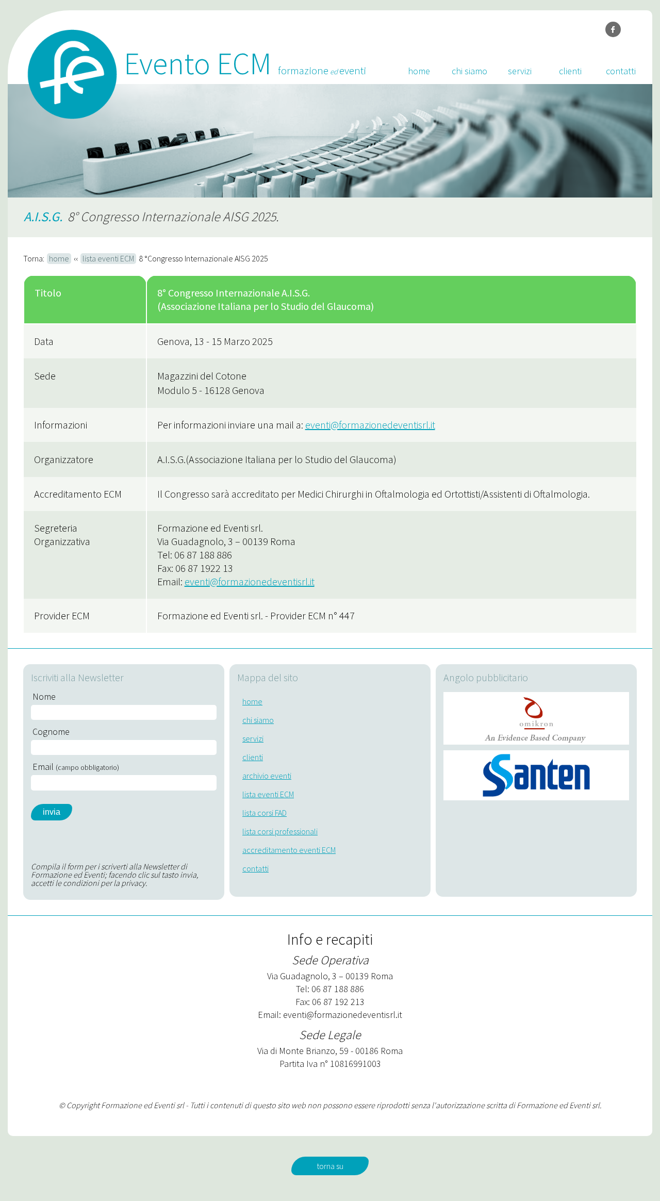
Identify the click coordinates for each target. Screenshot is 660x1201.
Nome (44, 696)
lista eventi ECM (108, 258)
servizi (520, 71)
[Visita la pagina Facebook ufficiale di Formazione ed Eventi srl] (613, 29)
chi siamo (469, 71)
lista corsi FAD (264, 813)
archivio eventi (266, 775)
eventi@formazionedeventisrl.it (370, 424)
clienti (570, 71)
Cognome (51, 731)
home (419, 71)
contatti (621, 71)
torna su (330, 1166)
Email (75, 766)
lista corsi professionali (280, 831)
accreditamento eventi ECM (289, 850)
